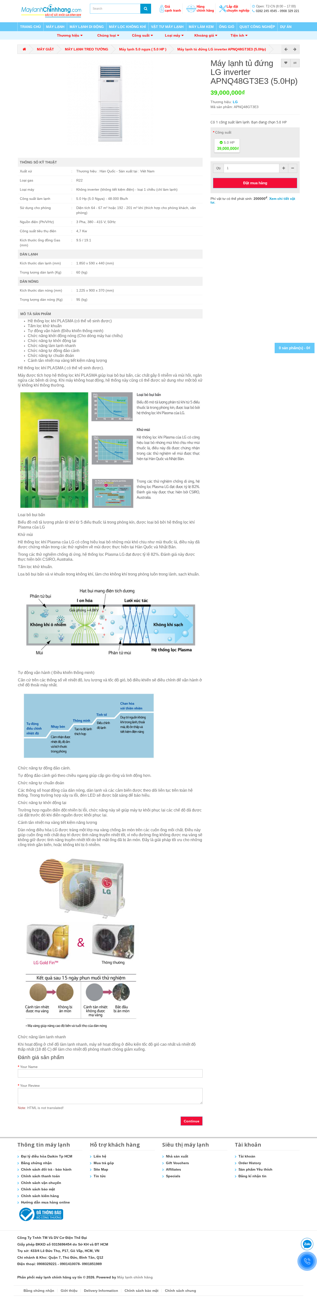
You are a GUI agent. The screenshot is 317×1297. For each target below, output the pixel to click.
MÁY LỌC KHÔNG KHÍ (127, 27)
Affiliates (173, 1169)
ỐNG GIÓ (226, 27)
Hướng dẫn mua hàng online (45, 1202)
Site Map (101, 1169)
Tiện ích (237, 35)
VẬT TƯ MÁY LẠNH (167, 27)
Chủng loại (106, 35)
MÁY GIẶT (45, 49)
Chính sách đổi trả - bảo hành (46, 1169)
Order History (249, 1163)
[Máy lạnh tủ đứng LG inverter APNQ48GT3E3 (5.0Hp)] (110, 103)
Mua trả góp (104, 1163)
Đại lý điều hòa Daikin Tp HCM (46, 1156)
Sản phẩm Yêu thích (255, 1169)
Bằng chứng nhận (36, 1163)
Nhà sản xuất (177, 1156)
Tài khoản (246, 1156)
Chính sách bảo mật (38, 1189)
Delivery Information (101, 1291)
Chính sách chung (180, 1291)
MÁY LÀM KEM (201, 27)
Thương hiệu (68, 35)
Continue (191, 1121)
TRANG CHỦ (30, 27)
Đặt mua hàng (255, 183)
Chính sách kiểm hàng (40, 1196)
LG (235, 102)
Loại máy (172, 35)
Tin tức (100, 1176)
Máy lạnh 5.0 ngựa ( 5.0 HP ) (142, 49)
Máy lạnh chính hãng (135, 1277)
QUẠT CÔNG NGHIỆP (257, 27)
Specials (173, 1176)
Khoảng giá (204, 35)
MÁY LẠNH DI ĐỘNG (87, 27)
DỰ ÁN (285, 27)
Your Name (29, 1067)
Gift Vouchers (177, 1163)
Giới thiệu (69, 1291)
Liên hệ (100, 1156)
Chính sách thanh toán (40, 1176)
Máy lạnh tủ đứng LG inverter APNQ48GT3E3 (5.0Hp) (221, 49)
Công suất (141, 35)
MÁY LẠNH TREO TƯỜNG (86, 49)
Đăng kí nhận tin (252, 1176)
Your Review (30, 1086)
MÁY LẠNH (55, 27)
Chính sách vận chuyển (41, 1183)
